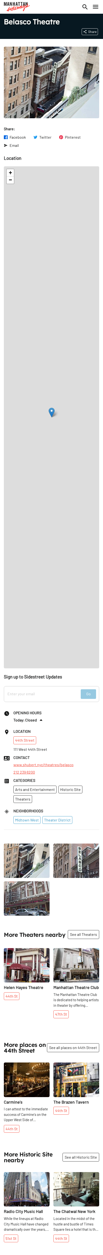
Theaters (22, 799)
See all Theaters (83, 934)
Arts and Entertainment (35, 789)
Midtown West (27, 820)
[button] (52, 412)
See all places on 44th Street (73, 1047)
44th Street (24, 740)
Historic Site (70, 789)
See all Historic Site (81, 1157)
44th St (12, 996)
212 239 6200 (24, 772)
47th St (61, 1014)
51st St (11, 1238)
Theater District (57, 820)
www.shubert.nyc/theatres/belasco (43, 765)
